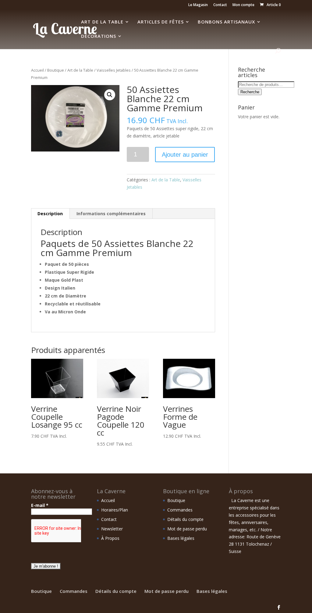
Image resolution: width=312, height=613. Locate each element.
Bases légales (180, 538)
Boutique (55, 70)
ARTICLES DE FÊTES (160, 22)
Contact (220, 5)
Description (50, 213)
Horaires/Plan (114, 510)
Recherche (249, 92)
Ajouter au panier (185, 154)
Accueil (37, 70)
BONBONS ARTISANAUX (226, 22)
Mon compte (243, 5)
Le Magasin (198, 5)
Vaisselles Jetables (114, 70)
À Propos (110, 538)
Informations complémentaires (111, 213)
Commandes (180, 510)
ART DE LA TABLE (102, 22)
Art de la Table (80, 70)
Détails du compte (185, 519)
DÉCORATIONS (98, 36)
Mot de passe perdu (187, 529)
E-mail (39, 505)
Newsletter (112, 529)
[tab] (50, 213)
